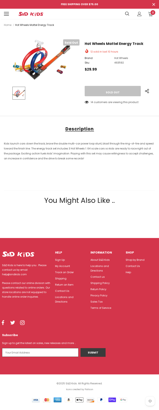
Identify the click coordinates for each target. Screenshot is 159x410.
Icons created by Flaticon (79, 389)
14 (92, 102)
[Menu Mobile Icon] (6, 13)
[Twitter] (12, 323)
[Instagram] (22, 323)
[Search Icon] (127, 14)
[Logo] (30, 14)
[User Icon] (139, 14)
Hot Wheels (121, 58)
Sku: (87, 62)
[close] (154, 4)
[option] (42, 59)
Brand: (89, 58)
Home (7, 25)
